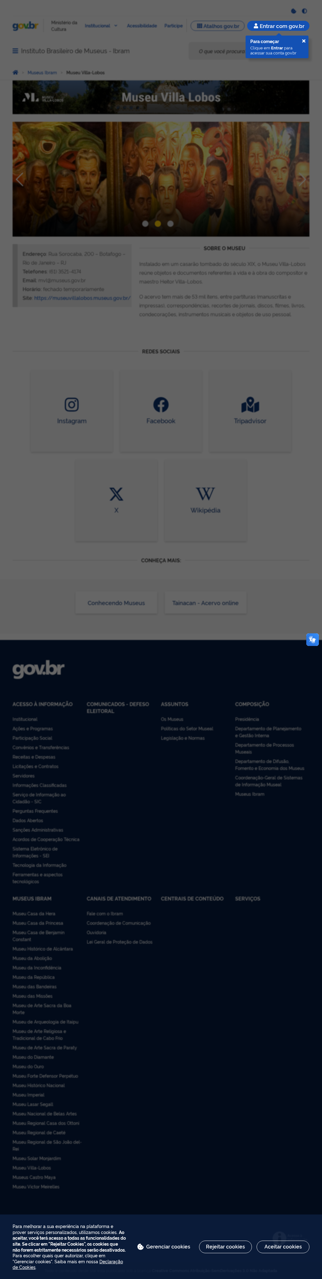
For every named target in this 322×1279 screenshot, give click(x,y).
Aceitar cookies (283, 1246)
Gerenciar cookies (168, 1246)
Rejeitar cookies (225, 1246)
